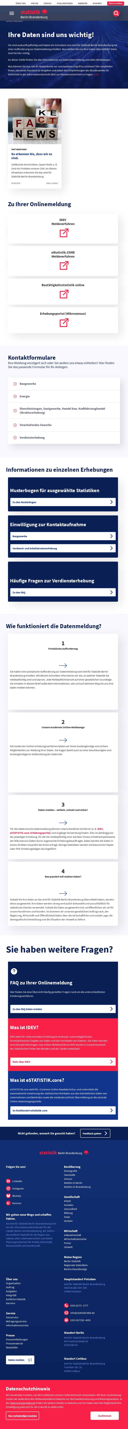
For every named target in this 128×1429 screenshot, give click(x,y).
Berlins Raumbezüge (75, 1269)
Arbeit (67, 1201)
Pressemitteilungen (17, 1339)
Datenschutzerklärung (22, 1403)
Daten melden (115, 3)
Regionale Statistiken (76, 1265)
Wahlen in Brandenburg (77, 1186)
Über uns (21, 3)
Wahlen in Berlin (73, 1182)
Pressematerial (14, 1343)
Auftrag (10, 1287)
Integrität (11, 1295)
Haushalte (69, 1174)
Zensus (68, 1178)
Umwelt (68, 1247)
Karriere (83, 3)
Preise (67, 1243)
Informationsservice (17, 1325)
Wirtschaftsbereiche (75, 1239)
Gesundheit (70, 1209)
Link (96, 74)
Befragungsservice (16, 1321)
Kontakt (97, 3)
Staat (67, 1217)
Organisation (13, 1283)
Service (48, 3)
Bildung (68, 1213)
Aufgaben (11, 1291)
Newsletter (12, 1347)
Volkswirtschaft (72, 1235)
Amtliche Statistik (16, 1299)
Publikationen (65, 3)
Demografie (70, 1170)
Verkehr (68, 1221)
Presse (34, 3)
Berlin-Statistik (72, 1261)
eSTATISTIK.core (19, 832)
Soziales (68, 1205)
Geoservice (12, 1317)
